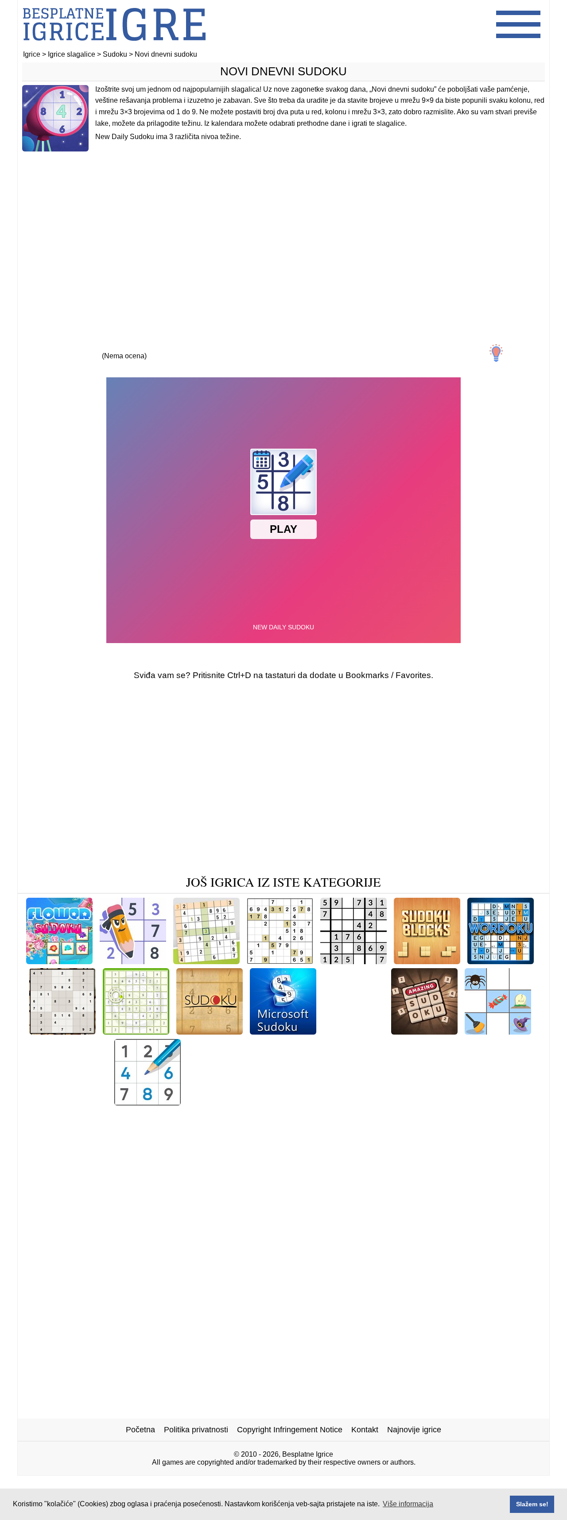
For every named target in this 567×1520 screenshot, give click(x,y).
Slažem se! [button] (532, 1504)
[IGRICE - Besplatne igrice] (114, 46)
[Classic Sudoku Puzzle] (179, 1115)
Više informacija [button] (408, 1504)
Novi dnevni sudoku (283, 71)
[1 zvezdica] (42, 348)
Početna (140, 1429)
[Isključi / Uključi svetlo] (496, 353)
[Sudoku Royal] (147, 1102)
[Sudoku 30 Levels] (353, 960)
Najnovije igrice (414, 1429)
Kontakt (364, 1429)
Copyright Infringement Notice (289, 1429)
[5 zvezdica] (205, 348)
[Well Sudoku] (357, 1102)
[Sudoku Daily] (419, 1102)
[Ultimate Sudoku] (73, 1102)
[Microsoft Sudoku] (283, 1031)
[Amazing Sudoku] (424, 1031)
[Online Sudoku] (353, 1031)
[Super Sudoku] (258, 1115)
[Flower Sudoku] (59, 960)
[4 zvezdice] (164, 348)
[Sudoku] (209, 1031)
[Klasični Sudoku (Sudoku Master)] (133, 960)
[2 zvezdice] (83, 348)
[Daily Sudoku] (62, 1031)
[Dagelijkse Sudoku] (206, 960)
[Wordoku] (500, 960)
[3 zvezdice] (124, 348)
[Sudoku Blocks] (427, 960)
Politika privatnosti (196, 1429)
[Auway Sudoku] (136, 1031)
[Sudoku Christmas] (223, 1102)
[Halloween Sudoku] (498, 1031)
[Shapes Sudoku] (394, 1115)
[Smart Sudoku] (295, 1102)
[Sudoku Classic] (280, 960)
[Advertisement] (283, 229)
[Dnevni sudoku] (325, 1115)
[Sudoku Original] (487, 1102)
